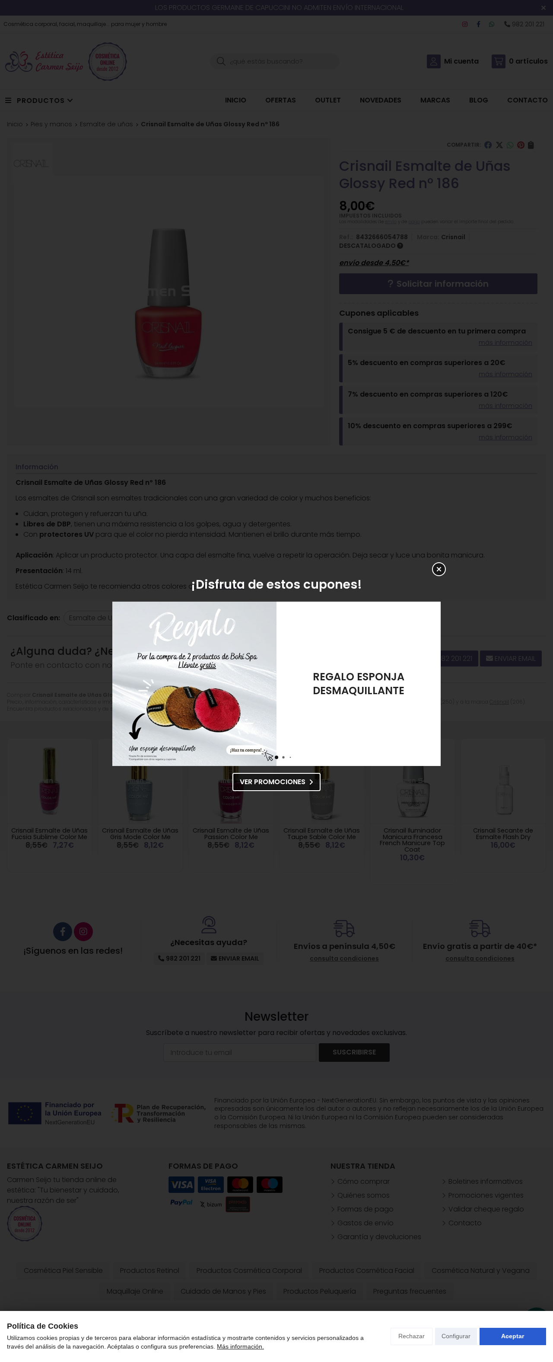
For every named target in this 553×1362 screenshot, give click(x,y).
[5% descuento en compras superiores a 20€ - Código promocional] (194, 684)
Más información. (240, 1346)
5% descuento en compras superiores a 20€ (359, 684)
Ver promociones (272, 782)
